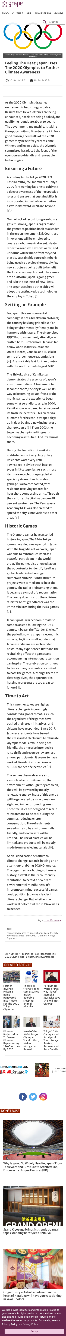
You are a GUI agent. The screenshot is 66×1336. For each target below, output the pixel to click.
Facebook (23, 1097)
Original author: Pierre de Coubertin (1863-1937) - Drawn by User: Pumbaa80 (36, 56)
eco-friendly (51, 933)
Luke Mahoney (52, 920)
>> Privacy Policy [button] (28, 1324)
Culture (17, 13)
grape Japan (12, 5)
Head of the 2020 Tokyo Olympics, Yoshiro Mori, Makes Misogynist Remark (31, 1040)
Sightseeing (43, 13)
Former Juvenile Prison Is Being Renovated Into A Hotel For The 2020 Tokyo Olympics (11, 997)
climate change (36, 933)
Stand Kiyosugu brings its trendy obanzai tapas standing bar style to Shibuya (31, 1231)
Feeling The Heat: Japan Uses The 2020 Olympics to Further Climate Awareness (32, 67)
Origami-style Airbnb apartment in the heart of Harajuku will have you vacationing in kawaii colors (32, 1295)
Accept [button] (34, 1331)
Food (5, 13)
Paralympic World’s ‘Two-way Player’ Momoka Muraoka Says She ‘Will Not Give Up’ (51, 994)
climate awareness (16, 933)
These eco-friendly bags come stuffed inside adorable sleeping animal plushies (31, 996)
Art (28, 13)
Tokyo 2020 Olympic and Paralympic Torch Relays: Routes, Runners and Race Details (51, 1040)
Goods (58, 13)
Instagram (43, 1097)
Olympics (43, 935)
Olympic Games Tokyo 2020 (22, 935)
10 (50, 847)
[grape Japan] (6, 953)
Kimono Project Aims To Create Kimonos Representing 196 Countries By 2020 (11, 1040)
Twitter (33, 1097)
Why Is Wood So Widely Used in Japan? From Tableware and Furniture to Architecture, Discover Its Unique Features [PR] (32, 1167)
